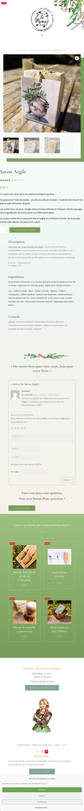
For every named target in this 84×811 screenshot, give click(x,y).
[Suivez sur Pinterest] (46, 751)
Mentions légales (23, 745)
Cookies (57, 745)
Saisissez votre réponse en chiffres (26, 464)
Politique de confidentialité (42, 745)
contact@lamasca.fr (42, 681)
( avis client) (17, 180)
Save (4, 3)
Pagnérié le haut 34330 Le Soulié (42, 675)
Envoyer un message (42, 687)
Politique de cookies (41, 807)
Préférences (42, 802)
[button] (77, 58)
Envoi (67, 480)
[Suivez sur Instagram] (42, 751)
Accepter (42, 790)
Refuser (42, 796)
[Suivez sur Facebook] (37, 751)
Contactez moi (22, 508)
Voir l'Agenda (42, 771)
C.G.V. (64, 745)
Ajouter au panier (25, 230)
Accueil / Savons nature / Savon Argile (42, 50)
